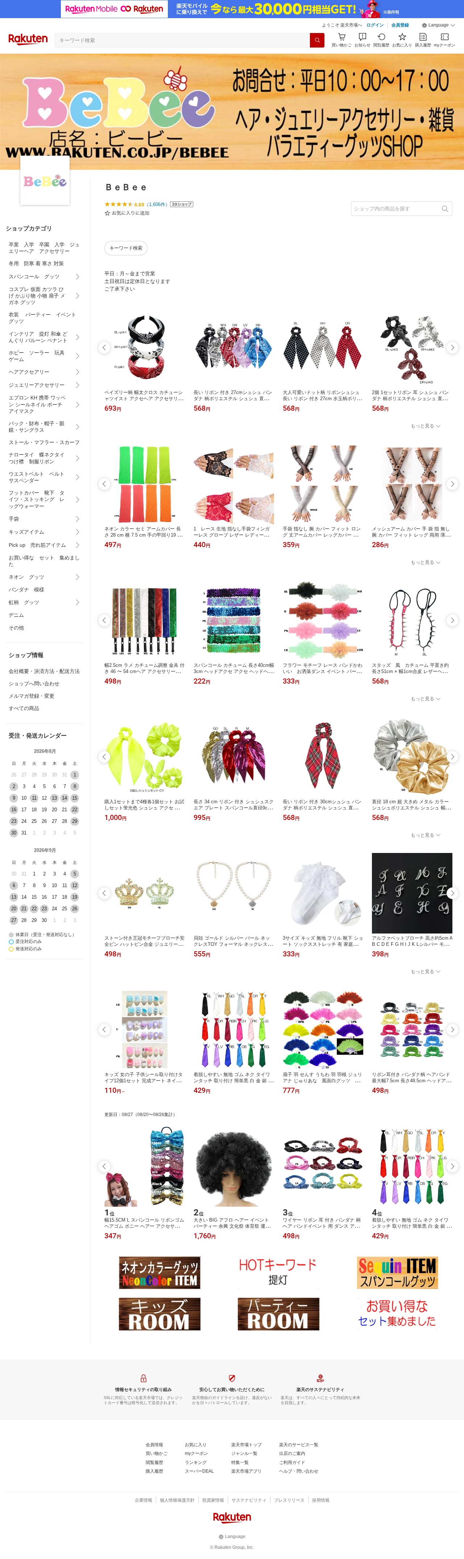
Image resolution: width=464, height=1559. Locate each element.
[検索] (317, 40)
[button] (438, 25)
